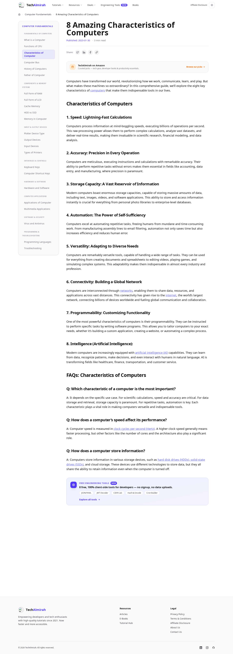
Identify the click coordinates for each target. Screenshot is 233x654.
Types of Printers (33, 152)
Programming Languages (37, 241)
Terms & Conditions (180, 618)
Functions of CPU (33, 46)
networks (126, 291)
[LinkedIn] (201, 647)
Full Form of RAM (33, 93)
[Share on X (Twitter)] (77, 52)
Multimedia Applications (37, 208)
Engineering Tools (113, 5)
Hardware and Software (36, 187)
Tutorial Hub (126, 623)
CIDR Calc (117, 492)
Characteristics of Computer (33, 54)
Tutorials (56, 5)
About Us (175, 627)
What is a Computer (34, 39)
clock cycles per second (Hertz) (134, 429)
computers (97, 90)
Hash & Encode (134, 492)
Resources (74, 5)
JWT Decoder (102, 492)
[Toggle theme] (212, 5)
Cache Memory (32, 106)
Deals (90, 5)
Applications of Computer (37, 202)
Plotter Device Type (34, 133)
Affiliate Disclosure (199, 5)
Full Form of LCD (32, 99)
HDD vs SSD (30, 112)
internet (171, 295)
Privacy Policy (177, 614)
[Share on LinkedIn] (84, 52)
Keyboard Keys (32, 167)
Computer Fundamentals (38, 14)
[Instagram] (207, 647)
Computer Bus (31, 62)
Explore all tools (88, 499)
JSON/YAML (86, 492)
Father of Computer (34, 75)
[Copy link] (96, 52)
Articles (124, 614)
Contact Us (176, 631)
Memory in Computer (35, 118)
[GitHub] (213, 647)
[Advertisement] (137, 548)
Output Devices (32, 139)
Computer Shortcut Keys (37, 173)
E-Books (124, 618)
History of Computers (35, 68)
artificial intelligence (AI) (151, 353)
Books (136, 5)
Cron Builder (152, 492)
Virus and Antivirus (34, 223)
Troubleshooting (33, 248)
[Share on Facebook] (90, 52)
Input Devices (31, 146)
